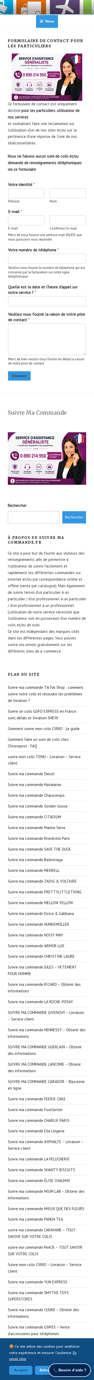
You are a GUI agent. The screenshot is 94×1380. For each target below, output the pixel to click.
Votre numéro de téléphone (33, 249)
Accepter (21, 1370)
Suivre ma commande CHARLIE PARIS (38, 1120)
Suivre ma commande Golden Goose (38, 806)
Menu (49, 21)
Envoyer (19, 376)
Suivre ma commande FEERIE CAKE (37, 1098)
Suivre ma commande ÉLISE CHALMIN (39, 1180)
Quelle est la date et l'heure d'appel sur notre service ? (43, 289)
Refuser (46, 1370)
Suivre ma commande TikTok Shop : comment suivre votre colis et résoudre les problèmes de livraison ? (45, 694)
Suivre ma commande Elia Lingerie (36, 1130)
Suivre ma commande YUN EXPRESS (37, 1281)
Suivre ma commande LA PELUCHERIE (39, 1159)
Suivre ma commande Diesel (31, 773)
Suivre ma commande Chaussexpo (36, 795)
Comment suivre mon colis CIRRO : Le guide (44, 728)
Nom (53, 201)
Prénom (14, 201)
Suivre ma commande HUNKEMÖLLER (38, 924)
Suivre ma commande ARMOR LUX (36, 945)
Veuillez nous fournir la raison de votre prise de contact (46, 316)
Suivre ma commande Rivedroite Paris (39, 838)
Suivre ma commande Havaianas (34, 784)
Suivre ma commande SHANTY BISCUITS (41, 1169)
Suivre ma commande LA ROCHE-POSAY (40, 1001)
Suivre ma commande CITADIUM (34, 816)
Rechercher (17, 505)
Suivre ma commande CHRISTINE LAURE (41, 956)
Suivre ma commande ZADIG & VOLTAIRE (42, 881)
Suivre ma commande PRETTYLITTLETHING (44, 891)
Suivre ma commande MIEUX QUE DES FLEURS (46, 1208)
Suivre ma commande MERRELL (34, 870)
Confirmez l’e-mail (63, 228)
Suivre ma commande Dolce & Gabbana (41, 913)
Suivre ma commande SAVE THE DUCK (39, 849)
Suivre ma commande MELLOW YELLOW (40, 902)
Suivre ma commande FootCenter (35, 1109)
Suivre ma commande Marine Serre (36, 827)
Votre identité (21, 184)
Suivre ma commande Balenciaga (35, 859)
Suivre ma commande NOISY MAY (35, 935)
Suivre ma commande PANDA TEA (35, 1219)
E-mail (15, 211)
